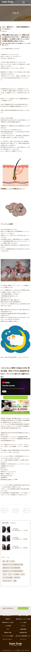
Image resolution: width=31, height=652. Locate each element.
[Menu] (27, 2)
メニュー (10, 574)
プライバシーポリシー (7, 580)
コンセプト (12, 561)
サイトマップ (23, 639)
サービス (4, 574)
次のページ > (26, 510)
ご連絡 (15, 580)
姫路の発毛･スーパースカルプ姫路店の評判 (11, 567)
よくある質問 (16, 574)
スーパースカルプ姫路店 (7, 577)
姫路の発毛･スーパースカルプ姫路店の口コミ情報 (13, 564)
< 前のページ (4, 510)
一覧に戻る (15, 510)
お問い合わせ (17, 577)
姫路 (4, 561)
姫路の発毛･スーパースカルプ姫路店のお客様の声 (13, 571)
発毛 (7, 561)
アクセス (22, 574)
